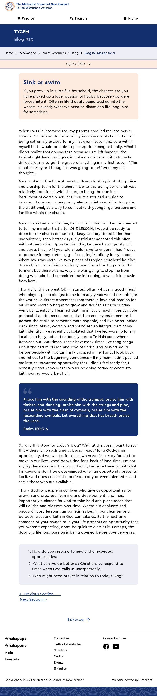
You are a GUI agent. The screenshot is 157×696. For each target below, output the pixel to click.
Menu (132, 18)
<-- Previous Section (40, 594)
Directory (60, 650)
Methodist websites (67, 644)
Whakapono (27, 53)
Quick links (77, 64)
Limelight (145, 679)
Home (9, 53)
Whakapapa (15, 638)
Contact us (61, 638)
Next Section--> (33, 599)
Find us (28, 18)
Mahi (9, 652)
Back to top (75, 619)
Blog (75, 53)
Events (58, 662)
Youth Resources (54, 53)
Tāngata (12, 659)
